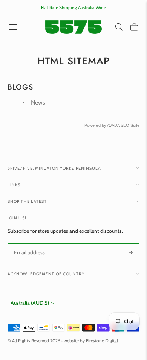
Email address (29, 243)
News (38, 102)
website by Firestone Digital (91, 340)
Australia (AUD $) (30, 302)
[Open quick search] (119, 27)
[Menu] (13, 27)
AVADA (113, 125)
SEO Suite (130, 125)
